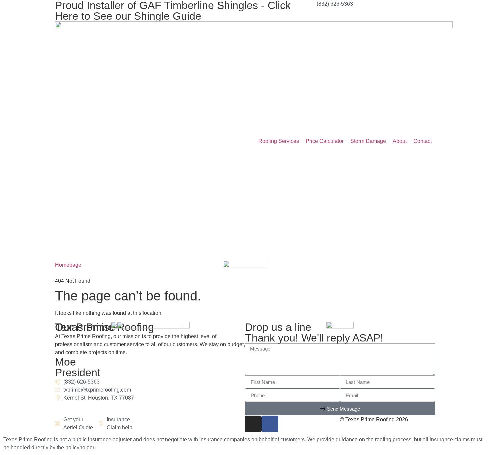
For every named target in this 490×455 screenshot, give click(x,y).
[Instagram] (253, 424)
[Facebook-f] (270, 424)
